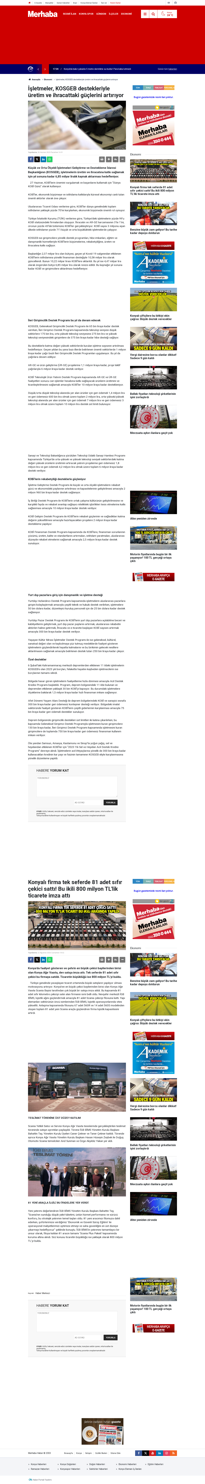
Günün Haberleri (63, 3)
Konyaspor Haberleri (70, 1469)
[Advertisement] (102, 43)
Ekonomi (126, 13)
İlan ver (104, 3)
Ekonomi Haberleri (127, 1464)
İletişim (88, 1453)
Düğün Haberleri (97, 1464)
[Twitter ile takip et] (145, 1453)
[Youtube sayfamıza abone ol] (152, 1453)
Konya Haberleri (38, 1464)
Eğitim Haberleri (155, 1464)
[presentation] (38, 69)
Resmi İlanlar (115, 3)
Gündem (101, 13)
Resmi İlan (69, 13)
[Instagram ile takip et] (166, 1453)
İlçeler (113, 13)
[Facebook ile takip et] (138, 1453)
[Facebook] (31, 159)
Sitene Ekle (115, 1453)
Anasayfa (35, 79)
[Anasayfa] (29, 3)
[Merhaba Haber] (42, 13)
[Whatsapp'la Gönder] (49, 159)
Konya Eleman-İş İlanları (130, 1469)
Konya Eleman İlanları (89, 3)
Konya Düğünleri (68, 1464)
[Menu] (145, 14)
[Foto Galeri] (175, 2)
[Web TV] (168, 2)
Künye (79, 1453)
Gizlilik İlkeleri (101, 1453)
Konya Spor (86, 13)
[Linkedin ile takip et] (159, 1453)
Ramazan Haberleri (40, 1469)
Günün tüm (167, 69)
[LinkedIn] (43, 159)
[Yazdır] (102, 159)
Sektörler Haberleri (98, 1469)
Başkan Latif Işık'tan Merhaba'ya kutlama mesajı (87, 69)
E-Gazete (38, 3)
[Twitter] (37, 159)
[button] (109, 159)
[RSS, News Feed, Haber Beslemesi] (173, 1453)
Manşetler (49, 3)
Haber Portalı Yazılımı (42, 1480)
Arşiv (75, 3)
